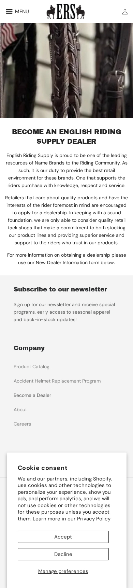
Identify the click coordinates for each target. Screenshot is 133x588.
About (20, 409)
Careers (22, 424)
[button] (16, 11)
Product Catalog (31, 366)
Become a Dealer (32, 395)
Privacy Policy (93, 518)
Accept (63, 536)
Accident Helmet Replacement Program (57, 381)
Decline (63, 554)
